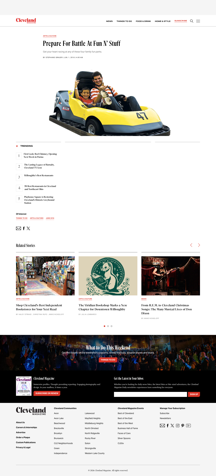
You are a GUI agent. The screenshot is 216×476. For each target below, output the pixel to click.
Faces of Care (124, 433)
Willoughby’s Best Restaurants (38, 175)
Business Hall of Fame (128, 428)
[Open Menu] (198, 21)
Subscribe (180, 21)
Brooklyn (58, 433)
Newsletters (165, 418)
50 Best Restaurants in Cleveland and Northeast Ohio (40, 187)
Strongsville (90, 448)
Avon (56, 413)
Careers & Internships (26, 427)
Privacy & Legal (23, 447)
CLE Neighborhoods (63, 443)
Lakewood (89, 413)
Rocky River (90, 438)
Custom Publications (26, 442)
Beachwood (59, 423)
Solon (87, 443)
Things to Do (124, 21)
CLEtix (121, 443)
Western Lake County (94, 453)
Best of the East (125, 418)
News (109, 21)
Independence (60, 453)
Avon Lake (59, 418)
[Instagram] (177, 425)
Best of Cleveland (126, 413)
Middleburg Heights (94, 423)
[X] (172, 425)
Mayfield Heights (92, 418)
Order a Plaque (23, 437)
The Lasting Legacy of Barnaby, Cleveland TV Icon (39, 166)
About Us (20, 422)
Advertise (20, 432)
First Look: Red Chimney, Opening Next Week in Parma (40, 155)
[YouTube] (188, 425)
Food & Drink (143, 21)
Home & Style (162, 21)
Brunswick (58, 438)
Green (57, 448)
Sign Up (194, 394)
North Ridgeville (92, 433)
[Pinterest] (182, 425)
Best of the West (125, 423)
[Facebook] (167, 425)
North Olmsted (91, 428)
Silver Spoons (124, 438)
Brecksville (59, 428)
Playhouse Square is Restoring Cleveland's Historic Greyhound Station (39, 200)
